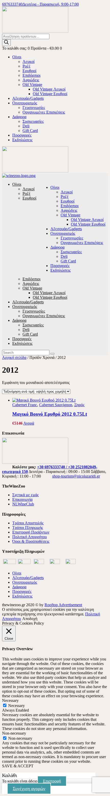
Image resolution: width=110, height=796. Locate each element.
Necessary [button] (10, 700)
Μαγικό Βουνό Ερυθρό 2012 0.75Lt (49, 414)
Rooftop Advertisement (63, 605)
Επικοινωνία (22, 499)
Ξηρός (79, 405)
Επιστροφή (52, 781)
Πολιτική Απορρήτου (29, 537)
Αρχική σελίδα (14, 357)
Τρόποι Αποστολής (27, 523)
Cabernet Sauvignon (55, 405)
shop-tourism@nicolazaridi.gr (76, 476)
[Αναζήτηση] (6, 42)
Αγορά (28, 423)
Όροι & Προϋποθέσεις (30, 541)
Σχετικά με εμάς (25, 495)
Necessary (16, 705)
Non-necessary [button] (14, 733)
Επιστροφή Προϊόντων (30, 532)
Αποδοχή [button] (29, 618)
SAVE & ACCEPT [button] (18, 766)
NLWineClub (23, 504)
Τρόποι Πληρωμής (27, 527)
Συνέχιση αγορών (29, 788)
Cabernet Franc (24, 405)
